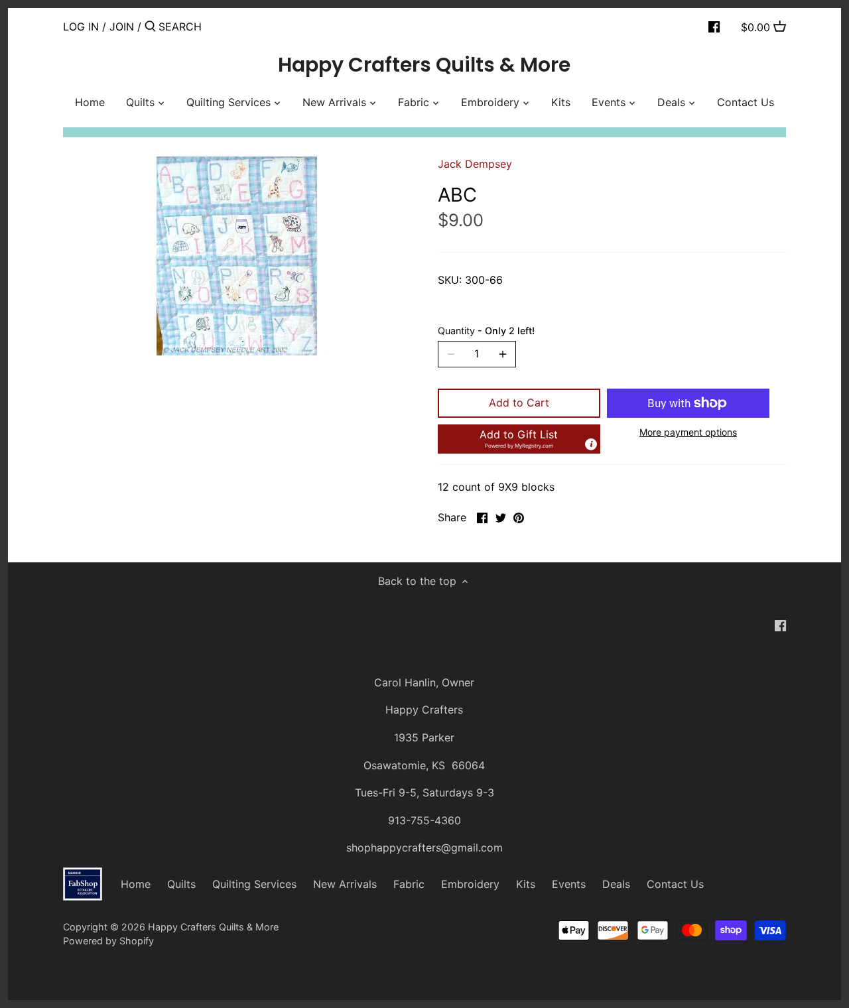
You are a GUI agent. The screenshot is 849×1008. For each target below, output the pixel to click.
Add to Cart (519, 402)
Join (121, 26)
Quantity (486, 330)
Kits (525, 884)
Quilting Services (254, 884)
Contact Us (675, 884)
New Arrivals (345, 884)
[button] (519, 439)
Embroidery (470, 884)
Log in (81, 26)
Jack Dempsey (475, 163)
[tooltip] (591, 444)
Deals (616, 884)
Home (136, 884)
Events (569, 884)
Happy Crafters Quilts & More (424, 65)
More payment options (688, 432)
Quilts (181, 884)
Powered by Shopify (108, 940)
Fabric (408, 884)
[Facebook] (714, 25)
